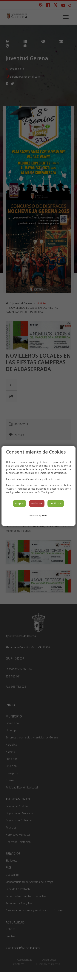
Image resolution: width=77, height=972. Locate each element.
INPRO (44, 515)
